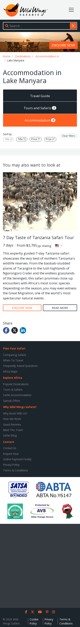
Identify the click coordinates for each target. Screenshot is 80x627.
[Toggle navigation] (71, 10)
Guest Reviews (12, 424)
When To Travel (13, 360)
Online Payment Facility (17, 459)
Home (6, 56)
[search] (73, 26)
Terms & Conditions (15, 470)
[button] (58, 245)
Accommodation (39, 120)
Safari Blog (10, 435)
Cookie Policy (34, 621)
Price (34, 139)
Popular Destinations (16, 384)
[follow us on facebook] (26, 612)
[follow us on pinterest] (47, 612)
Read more (60, 308)
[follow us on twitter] (32, 612)
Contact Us (9, 448)
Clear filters (68, 135)
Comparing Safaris (14, 355)
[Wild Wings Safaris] (25, 10)
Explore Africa (12, 378)
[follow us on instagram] (53, 612)
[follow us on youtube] (40, 612)
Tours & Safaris (13, 389)
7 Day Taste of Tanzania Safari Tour (38, 237)
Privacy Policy (11, 464)
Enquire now (63, 45)
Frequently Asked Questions (20, 366)
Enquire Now (11, 454)
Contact (8, 442)
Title (7, 139)
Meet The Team (13, 430)
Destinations (23, 56)
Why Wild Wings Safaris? (20, 407)
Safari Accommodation (17, 395)
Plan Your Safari (14, 348)
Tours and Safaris (39, 108)
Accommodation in (47, 56)
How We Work (12, 419)
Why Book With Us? (15, 413)
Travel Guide (40, 96)
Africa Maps (10, 371)
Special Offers (11, 401)
